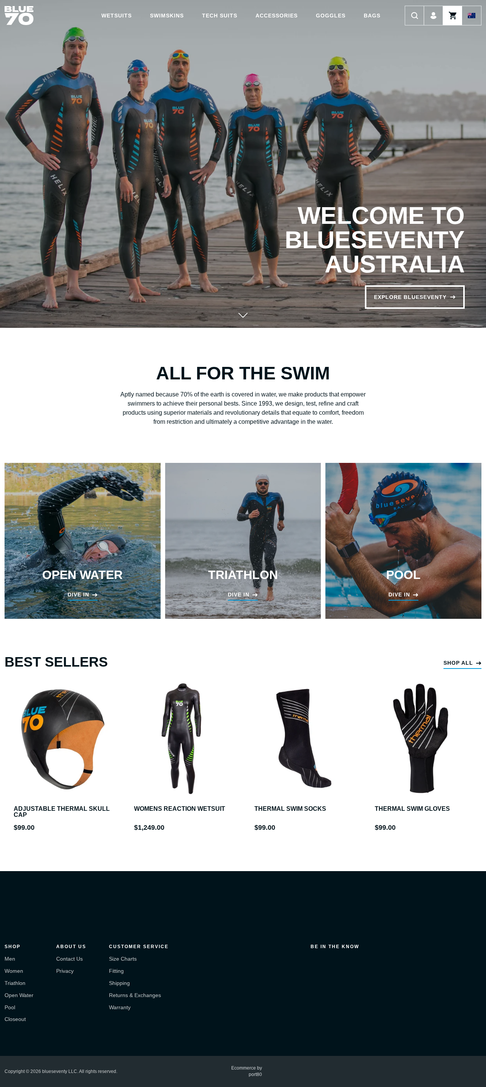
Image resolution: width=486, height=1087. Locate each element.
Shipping (119, 983)
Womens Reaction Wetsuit (179, 809)
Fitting (116, 971)
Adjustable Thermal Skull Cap (62, 812)
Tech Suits (219, 16)
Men (10, 959)
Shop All (458, 663)
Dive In (78, 594)
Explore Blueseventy (410, 297)
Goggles (331, 16)
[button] (414, 15)
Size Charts (123, 959)
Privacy (65, 971)
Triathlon (15, 983)
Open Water (19, 995)
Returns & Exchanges (135, 995)
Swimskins (167, 16)
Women (14, 971)
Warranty (120, 1007)
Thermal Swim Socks (290, 809)
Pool (10, 1007)
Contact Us (69, 959)
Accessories (277, 16)
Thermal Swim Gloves (412, 809)
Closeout (15, 1019)
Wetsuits (116, 16)
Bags (372, 16)
